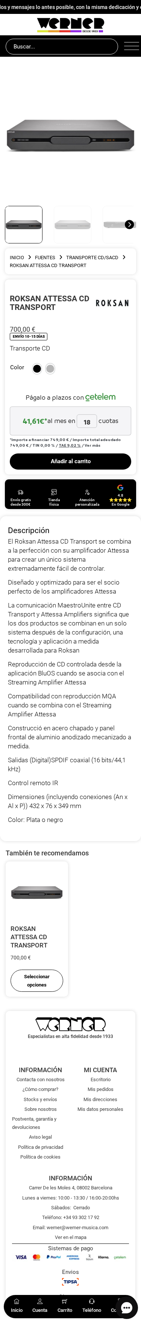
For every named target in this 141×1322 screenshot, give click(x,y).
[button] (37, 369)
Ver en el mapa (70, 1237)
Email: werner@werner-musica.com (70, 1227)
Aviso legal (40, 1137)
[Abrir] (129, 46)
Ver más (92, 445)
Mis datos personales (100, 1109)
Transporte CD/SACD (92, 257)
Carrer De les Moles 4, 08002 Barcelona (70, 1188)
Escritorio (101, 1079)
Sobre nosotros (40, 1109)
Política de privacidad (40, 1147)
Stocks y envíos (40, 1099)
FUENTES (45, 257)
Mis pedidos (101, 1089)
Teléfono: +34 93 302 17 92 (70, 1217)
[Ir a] (112, 302)
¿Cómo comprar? (40, 1089)
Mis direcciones (100, 1099)
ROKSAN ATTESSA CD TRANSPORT (29, 937)
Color (17, 367)
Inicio (17, 257)
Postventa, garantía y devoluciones (34, 1123)
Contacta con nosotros (41, 1079)
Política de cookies (40, 1157)
